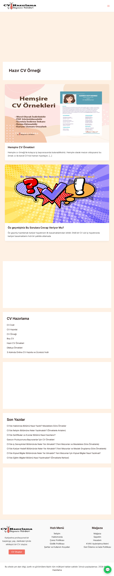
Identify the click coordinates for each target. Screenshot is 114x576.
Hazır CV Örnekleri (15, 343)
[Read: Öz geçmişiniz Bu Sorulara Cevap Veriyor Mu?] (57, 193)
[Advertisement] (57, 32)
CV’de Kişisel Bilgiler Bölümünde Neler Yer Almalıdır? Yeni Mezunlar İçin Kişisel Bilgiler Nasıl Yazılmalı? (54, 453)
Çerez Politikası (57, 540)
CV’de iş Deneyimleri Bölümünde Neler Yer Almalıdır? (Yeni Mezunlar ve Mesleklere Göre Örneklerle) (53, 444)
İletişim (57, 533)
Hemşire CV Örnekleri (21, 147)
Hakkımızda (57, 537)
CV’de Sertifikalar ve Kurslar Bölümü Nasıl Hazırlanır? (31, 435)
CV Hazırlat (12, 329)
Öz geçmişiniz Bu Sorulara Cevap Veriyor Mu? (36, 227)
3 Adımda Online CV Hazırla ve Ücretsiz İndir (28, 352)
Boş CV (10, 338)
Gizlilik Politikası (57, 543)
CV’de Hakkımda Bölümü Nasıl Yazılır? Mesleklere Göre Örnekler (36, 426)
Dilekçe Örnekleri (14, 347)
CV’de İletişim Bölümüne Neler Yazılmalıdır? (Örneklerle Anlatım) (36, 430)
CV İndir (10, 325)
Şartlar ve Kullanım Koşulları (57, 547)
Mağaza (97, 533)
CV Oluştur (16, 552)
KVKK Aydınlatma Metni (97, 543)
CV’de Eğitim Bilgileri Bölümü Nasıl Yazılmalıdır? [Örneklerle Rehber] (38, 458)
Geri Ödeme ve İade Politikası (97, 547)
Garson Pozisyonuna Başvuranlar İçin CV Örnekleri (30, 439)
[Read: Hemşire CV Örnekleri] (57, 113)
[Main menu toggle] (108, 6)
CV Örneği (12, 334)
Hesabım (97, 540)
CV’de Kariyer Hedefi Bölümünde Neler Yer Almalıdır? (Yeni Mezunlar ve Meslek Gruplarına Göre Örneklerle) (56, 448)
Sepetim (97, 537)
